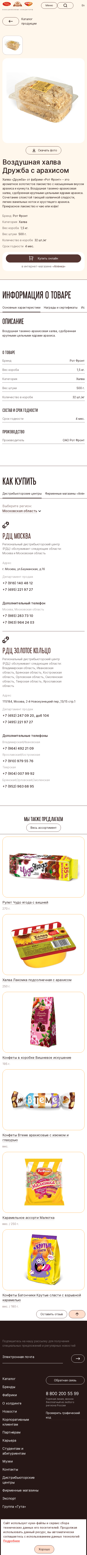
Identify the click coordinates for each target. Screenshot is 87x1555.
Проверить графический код (63, 1415)
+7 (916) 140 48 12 (17, 583)
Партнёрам (11, 1432)
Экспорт (9, 1498)
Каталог (9, 1379)
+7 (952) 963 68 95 (18, 786)
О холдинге (11, 1403)
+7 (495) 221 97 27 (17, 590)
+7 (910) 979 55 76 (17, 761)
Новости (9, 1411)
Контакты (10, 1469)
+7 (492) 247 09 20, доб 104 (25, 715)
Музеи (7, 1461)
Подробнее (11, 1541)
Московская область (19, 511)
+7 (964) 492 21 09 (18, 748)
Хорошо (44, 1549)
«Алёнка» (59, 266)
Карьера (9, 1440)
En (83, 5)
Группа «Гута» (14, 1506)
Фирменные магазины (20, 1490)
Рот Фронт (20, 215)
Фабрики (9, 1395)
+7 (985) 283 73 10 (17, 616)
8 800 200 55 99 (62, 1393)
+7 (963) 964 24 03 (18, 622)
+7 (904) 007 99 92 (18, 774)
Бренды (8, 1387)
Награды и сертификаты (60, 307)
